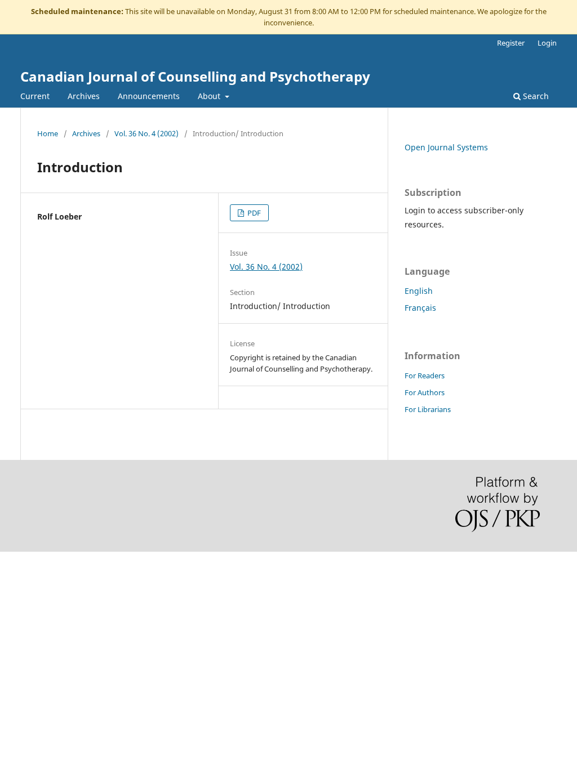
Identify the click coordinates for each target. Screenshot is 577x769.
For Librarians (428, 409)
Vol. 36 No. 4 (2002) (146, 133)
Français (420, 307)
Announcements (149, 96)
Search (535, 96)
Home (47, 133)
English (419, 290)
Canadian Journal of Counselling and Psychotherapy (195, 76)
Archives (84, 96)
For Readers (425, 375)
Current (35, 96)
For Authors (425, 392)
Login (547, 43)
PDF (253, 213)
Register (511, 43)
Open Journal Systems (446, 147)
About (210, 96)
